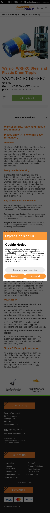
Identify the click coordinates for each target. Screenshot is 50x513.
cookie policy (23, 253)
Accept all (35, 276)
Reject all (14, 276)
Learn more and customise (25, 270)
